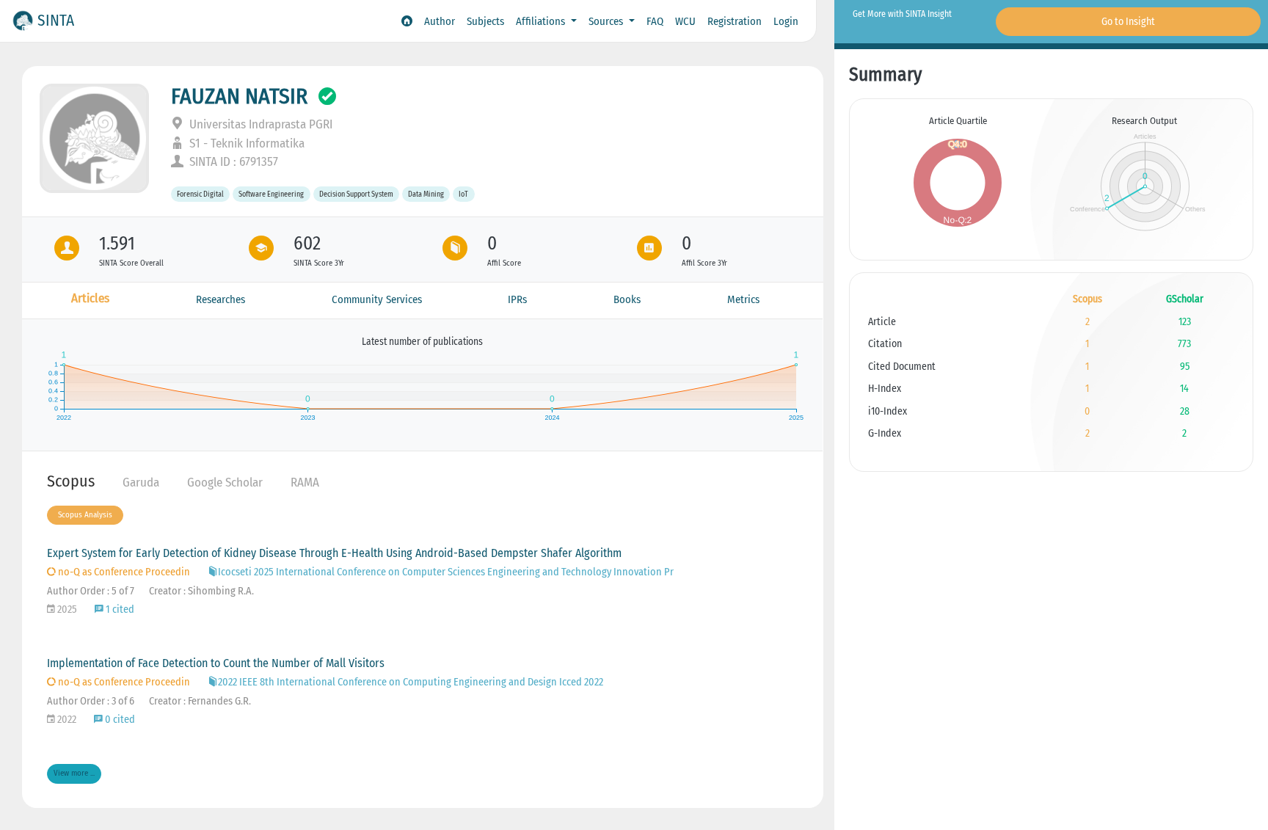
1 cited (118, 609)
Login (785, 21)
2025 (66, 609)
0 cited (119, 719)
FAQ (654, 21)
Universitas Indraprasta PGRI (259, 124)
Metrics (743, 299)
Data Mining (426, 194)
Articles (90, 298)
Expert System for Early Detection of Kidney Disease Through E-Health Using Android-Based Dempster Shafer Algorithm (334, 553)
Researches (220, 299)
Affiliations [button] (542, 21)
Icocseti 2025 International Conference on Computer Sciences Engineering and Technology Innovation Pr (446, 572)
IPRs (517, 299)
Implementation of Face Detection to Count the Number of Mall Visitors (216, 663)
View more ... (74, 773)
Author (439, 21)
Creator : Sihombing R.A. (201, 591)
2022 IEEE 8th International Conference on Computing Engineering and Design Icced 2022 (410, 682)
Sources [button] (607, 21)
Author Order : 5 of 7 (90, 591)
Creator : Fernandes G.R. (200, 701)
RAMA (305, 482)
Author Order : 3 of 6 (90, 701)
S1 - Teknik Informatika (245, 143)
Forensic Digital (200, 194)
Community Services (377, 299)
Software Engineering (271, 194)
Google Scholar (225, 482)
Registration (734, 21)
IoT (463, 194)
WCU (685, 21)
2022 (65, 719)
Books (627, 299)
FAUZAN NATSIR (239, 96)
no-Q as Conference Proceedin (123, 572)
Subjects (485, 21)
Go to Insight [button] (1128, 21)
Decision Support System (356, 194)
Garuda (141, 482)
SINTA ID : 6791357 (232, 162)
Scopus (71, 481)
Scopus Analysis (85, 515)
